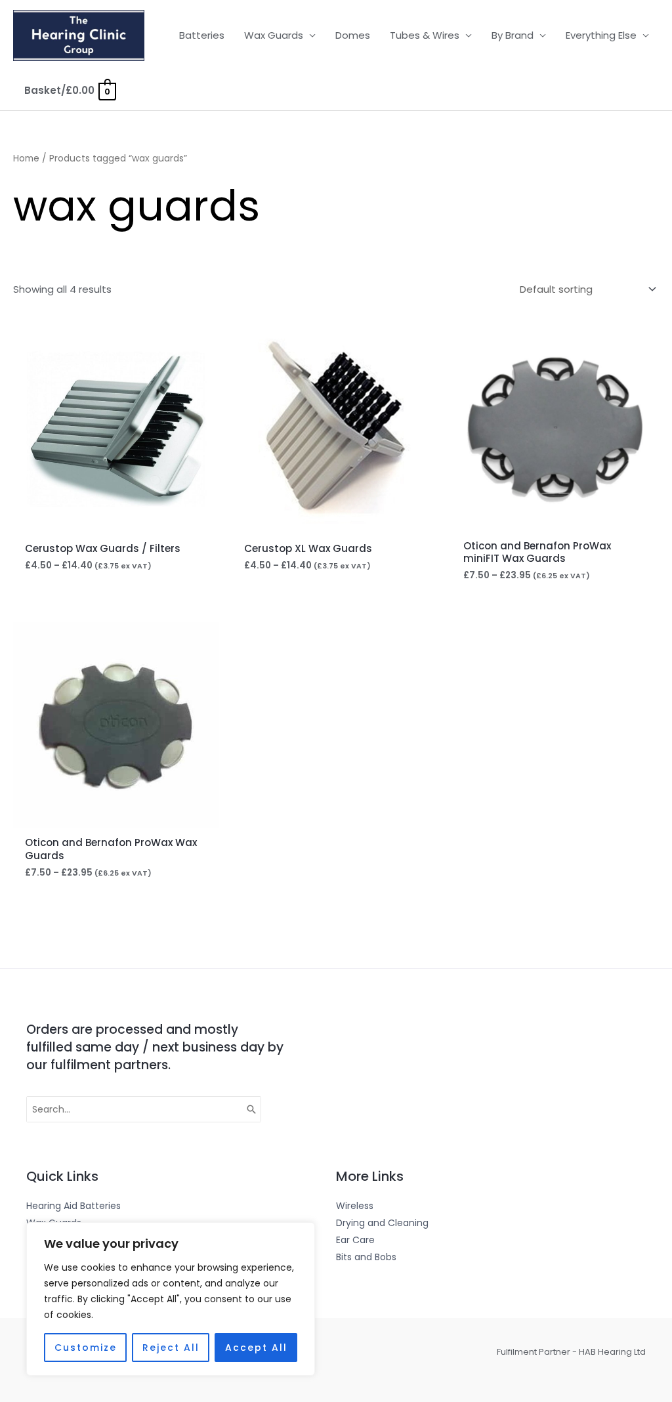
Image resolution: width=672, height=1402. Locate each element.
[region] (170, 1299)
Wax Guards (273, 35)
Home (26, 158)
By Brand (513, 35)
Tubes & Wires (424, 35)
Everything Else (601, 35)
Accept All (256, 1347)
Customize (85, 1347)
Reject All (171, 1347)
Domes (352, 35)
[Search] (252, 1109)
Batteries (201, 35)
